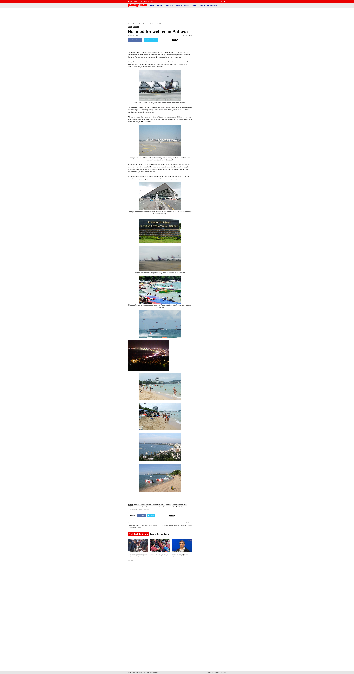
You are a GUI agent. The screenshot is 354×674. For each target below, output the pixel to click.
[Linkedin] (221, 1)
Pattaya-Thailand (132, 551)
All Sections (211, 5)
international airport (158, 504)
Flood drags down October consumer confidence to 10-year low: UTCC (142, 526)
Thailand (135, 27)
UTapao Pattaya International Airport (139, 509)
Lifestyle (202, 5)
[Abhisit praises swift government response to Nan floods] (182, 545)
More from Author (160, 534)
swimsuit (171, 507)
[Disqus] (160, 592)
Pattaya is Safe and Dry (179, 504)
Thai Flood (179, 507)
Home (129, 24)
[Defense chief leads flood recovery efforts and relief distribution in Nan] (160, 545)
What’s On (169, 5)
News (152, 5)
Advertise (217, 672)
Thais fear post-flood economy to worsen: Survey (177, 525)
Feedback (223, 672)
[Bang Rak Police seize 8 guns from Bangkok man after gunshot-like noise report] (138, 545)
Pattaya (168, 504)
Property (179, 5)
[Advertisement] (177, 14)
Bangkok (136, 504)
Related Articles (138, 534)
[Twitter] (224, 1)
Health (186, 5)
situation (141, 507)
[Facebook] (218, 1)
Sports (193, 5)
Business (160, 5)
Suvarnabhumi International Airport (156, 507)
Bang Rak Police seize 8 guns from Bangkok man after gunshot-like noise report (137, 556)
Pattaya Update (133, 507)
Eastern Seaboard (146, 504)
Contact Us (210, 672)
